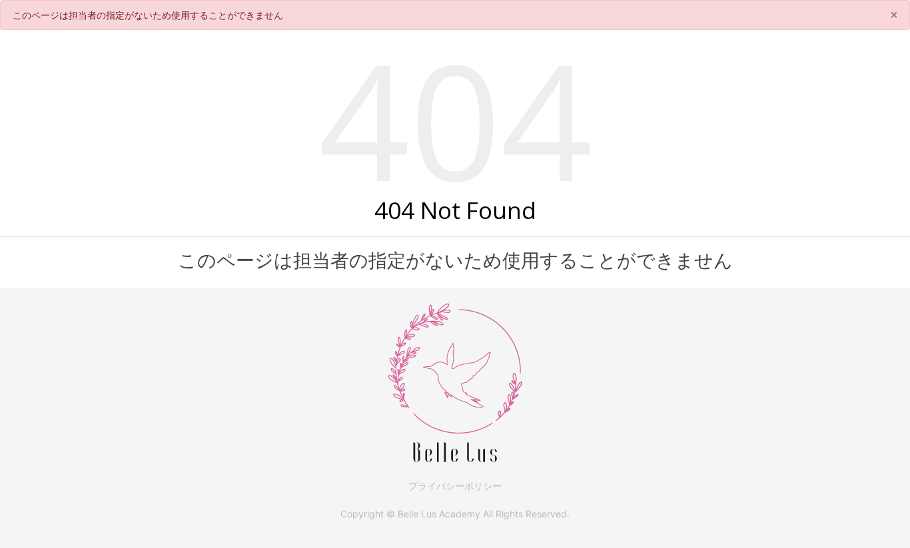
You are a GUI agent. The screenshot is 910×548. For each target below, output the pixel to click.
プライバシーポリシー (455, 485)
